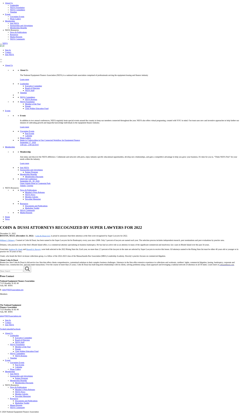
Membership (10, 21)
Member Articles (31, 197)
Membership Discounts (34, 177)
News (7, 219)
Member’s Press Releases (25, 389)
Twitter (3, 329)
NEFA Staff (29, 90)
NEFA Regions (31, 99)
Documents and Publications (36, 206)
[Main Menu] (1, 59)
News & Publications (18, 32)
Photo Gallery (15, 19)
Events (7, 14)
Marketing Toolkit (32, 208)
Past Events (29, 133)
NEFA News (30, 195)
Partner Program (31, 172)
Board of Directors (32, 88)
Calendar (28, 136)
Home (7, 217)
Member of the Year (33, 104)
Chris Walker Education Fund (36, 108)
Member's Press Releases (35, 192)
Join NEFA (14, 23)
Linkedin (9, 329)
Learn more (24, 79)
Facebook (16, 329)
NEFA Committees (17, 10)
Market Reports (16, 37)
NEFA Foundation (17, 8)
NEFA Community (17, 39)
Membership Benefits (18, 28)
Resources (14, 35)
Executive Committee (33, 86)
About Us (9, 3)
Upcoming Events (17, 17)
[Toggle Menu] (1, 61)
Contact (8, 52)
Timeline (13, 12)
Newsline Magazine (33, 199)
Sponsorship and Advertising (21, 26)
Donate (28, 106)
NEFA (5, 43)
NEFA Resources (12, 188)
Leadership (14, 5)
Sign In (8, 50)
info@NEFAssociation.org (12, 290)
